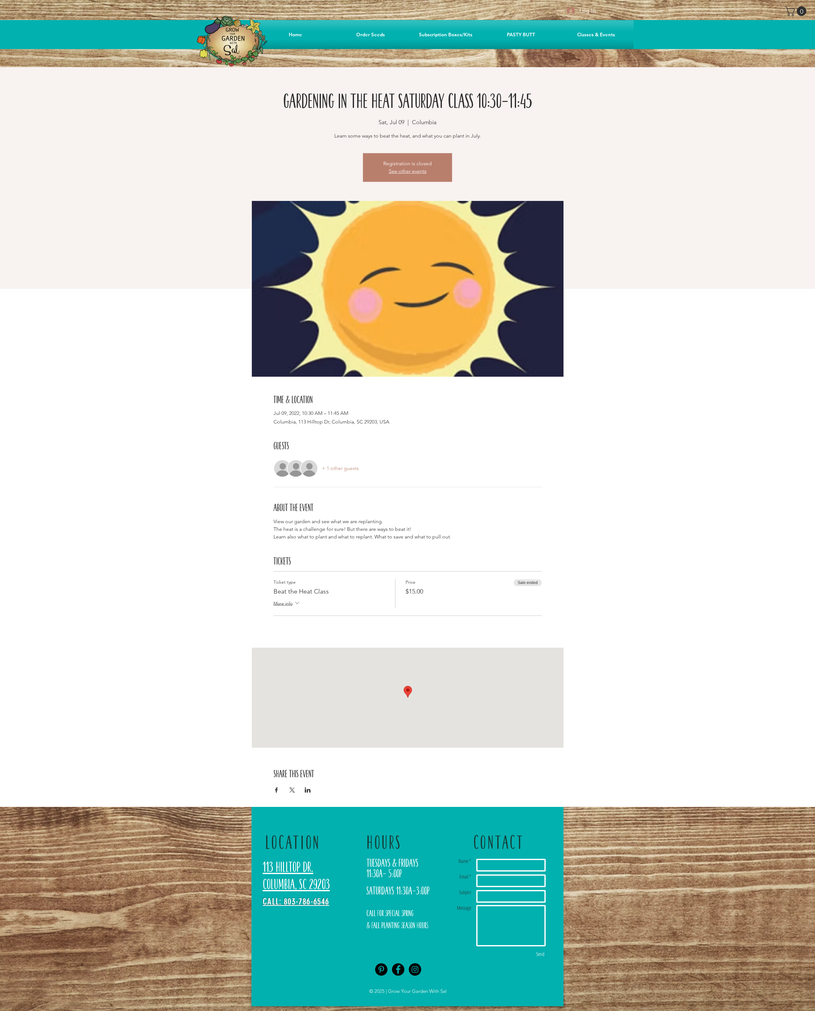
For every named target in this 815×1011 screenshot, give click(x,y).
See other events (408, 171)
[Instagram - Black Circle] (415, 969)
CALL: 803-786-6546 (296, 901)
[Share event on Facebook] (276, 790)
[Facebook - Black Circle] (398, 969)
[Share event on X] (292, 790)
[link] (797, 11)
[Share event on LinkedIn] (308, 790)
